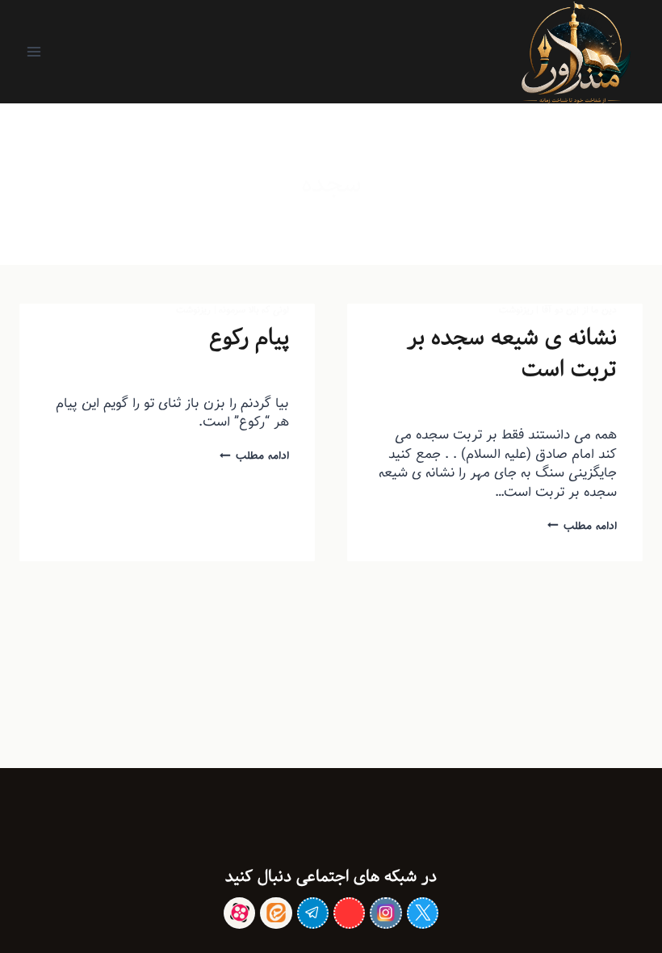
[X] (422, 913)
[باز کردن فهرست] (34, 51)
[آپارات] (239, 913)
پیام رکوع (249, 337)
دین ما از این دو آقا (579, 309)
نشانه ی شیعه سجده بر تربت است (512, 353)
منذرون (572, 404)
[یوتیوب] (349, 913)
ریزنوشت (516, 309)
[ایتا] (275, 913)
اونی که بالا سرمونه (254, 309)
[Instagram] (385, 913)
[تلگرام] (313, 913)
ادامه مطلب (582, 526)
